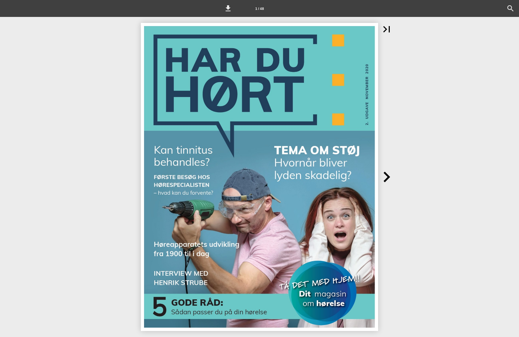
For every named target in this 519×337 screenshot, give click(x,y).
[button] (228, 8)
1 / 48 (259, 9)
